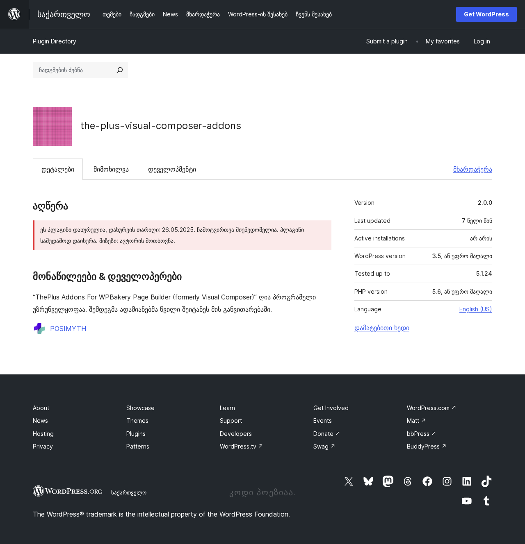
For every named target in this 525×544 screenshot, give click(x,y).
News (40, 420)
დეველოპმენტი (172, 169)
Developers (236, 433)
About (41, 407)
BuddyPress (427, 446)
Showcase (140, 407)
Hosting (43, 433)
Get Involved (331, 407)
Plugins (136, 433)
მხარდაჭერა (472, 169)
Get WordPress (486, 14)
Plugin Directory (54, 41)
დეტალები (57, 169)
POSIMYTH (68, 328)
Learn (227, 407)
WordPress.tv (241, 446)
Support (231, 420)
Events (322, 420)
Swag (324, 446)
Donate (326, 433)
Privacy (43, 446)
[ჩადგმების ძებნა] (120, 70)
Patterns (137, 446)
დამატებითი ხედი (381, 328)
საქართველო (128, 492)
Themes (137, 420)
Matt (416, 420)
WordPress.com (432, 407)
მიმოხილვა (111, 169)
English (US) (475, 309)
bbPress (421, 433)
